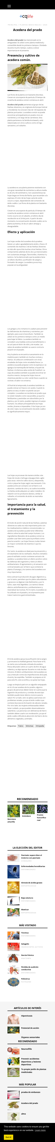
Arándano (26, 816)
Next (51, 812)
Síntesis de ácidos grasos (31, 882)
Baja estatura (27, 898)
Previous (3, 812)
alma (23, 1113)
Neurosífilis (26, 1049)
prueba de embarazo (30, 1092)
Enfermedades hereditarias (33, 866)
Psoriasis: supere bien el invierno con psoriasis (31, 856)
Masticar (25, 909)
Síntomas (29, 726)
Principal (13, 25)
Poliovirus (25, 979)
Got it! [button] (8, 1137)
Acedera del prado (29, 1103)
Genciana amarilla (11, 820)
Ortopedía (40, 726)
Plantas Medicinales (30, 25)
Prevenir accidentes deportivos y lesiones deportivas (31, 1061)
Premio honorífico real (41, 817)
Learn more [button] (40, 1130)
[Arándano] (28, 809)
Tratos (20, 726)
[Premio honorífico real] (43, 809)
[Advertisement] (27, 156)
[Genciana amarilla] (13, 811)
